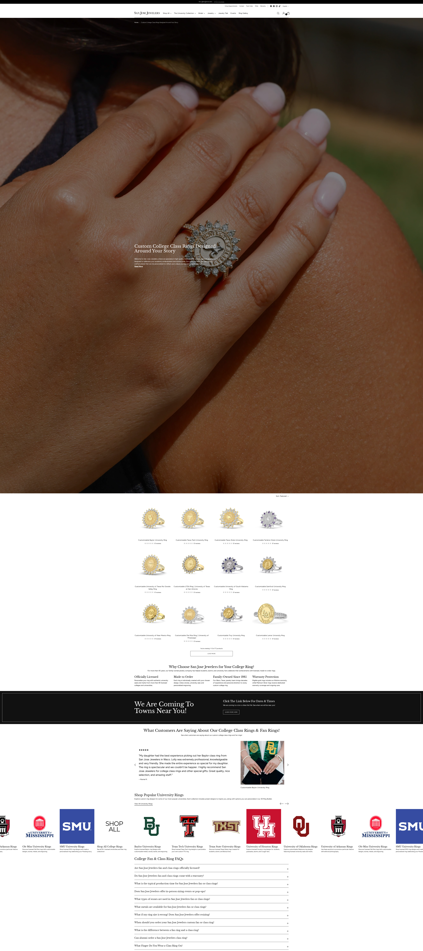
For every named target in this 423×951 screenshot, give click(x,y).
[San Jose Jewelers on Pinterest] (274, 6)
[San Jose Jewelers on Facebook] (271, 6)
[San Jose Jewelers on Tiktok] (280, 6)
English (285, 6)
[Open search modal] (278, 13)
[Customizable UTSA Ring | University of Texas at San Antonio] (192, 565)
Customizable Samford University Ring (270, 586)
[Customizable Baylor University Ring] (152, 519)
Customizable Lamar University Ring (270, 635)
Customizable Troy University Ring (231, 635)
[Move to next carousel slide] (288, 765)
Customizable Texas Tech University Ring (192, 540)
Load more (211, 653)
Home (136, 22)
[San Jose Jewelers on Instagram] (277, 6)
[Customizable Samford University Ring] (270, 565)
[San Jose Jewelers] (205, 1)
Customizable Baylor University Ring (152, 540)
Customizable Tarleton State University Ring (270, 540)
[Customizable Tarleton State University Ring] (270, 519)
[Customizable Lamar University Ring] (270, 614)
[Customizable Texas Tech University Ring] (192, 519)
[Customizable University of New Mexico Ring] (152, 614)
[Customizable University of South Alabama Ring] (231, 565)
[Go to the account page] (283, 13)
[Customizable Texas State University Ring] (231, 519)
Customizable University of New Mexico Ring (153, 635)
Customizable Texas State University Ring (231, 540)
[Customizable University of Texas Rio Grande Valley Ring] (152, 565)
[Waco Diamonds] (219, 1)
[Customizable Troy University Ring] (231, 614)
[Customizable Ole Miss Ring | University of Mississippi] (192, 614)
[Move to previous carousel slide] (135, 765)
